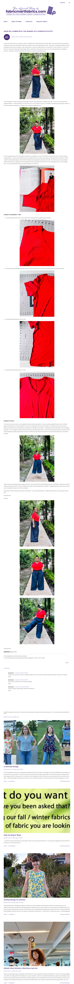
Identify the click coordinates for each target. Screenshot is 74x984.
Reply (9, 676)
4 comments (11, 914)
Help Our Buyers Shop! (12, 835)
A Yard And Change (11, 766)
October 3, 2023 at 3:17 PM (21, 672)
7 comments (11, 982)
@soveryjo (14, 652)
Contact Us (29, 21)
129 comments (11, 846)
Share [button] (67, 662)
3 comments (11, 781)
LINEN (43, 657)
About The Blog (16, 21)
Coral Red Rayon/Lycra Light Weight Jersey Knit (33, 103)
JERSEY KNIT (37, 657)
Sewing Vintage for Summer (14, 900)
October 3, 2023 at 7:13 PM (21, 679)
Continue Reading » (65, 781)
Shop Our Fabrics (41, 21)
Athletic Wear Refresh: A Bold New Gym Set (21, 968)
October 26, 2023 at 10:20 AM (22, 686)
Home (5, 21)
